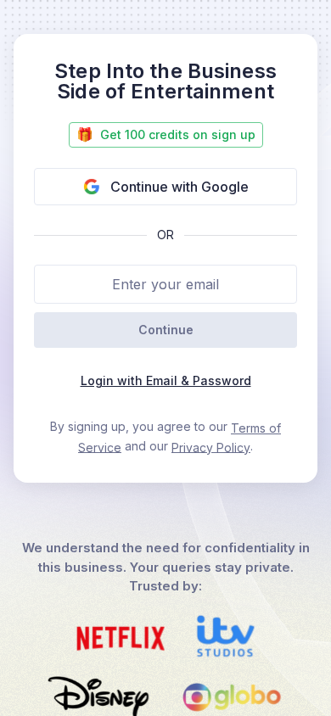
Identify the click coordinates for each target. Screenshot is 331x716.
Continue (166, 329)
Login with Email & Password (166, 380)
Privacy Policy (210, 446)
